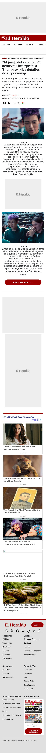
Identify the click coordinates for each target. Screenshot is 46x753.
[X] (12, 630)
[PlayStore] (33, 630)
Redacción (10, 95)
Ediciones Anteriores (33, 731)
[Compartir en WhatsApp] (4, 103)
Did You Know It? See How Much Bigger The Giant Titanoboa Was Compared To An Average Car (22, 608)
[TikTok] (28, 630)
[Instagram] (17, 630)
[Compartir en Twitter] (18, 103)
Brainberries (23, 453)
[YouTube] (22, 630)
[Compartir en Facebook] (9, 103)
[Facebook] (6, 630)
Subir (36, 625)
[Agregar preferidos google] (23, 103)
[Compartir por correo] (14, 103)
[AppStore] (39, 630)
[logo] (15, 625)
